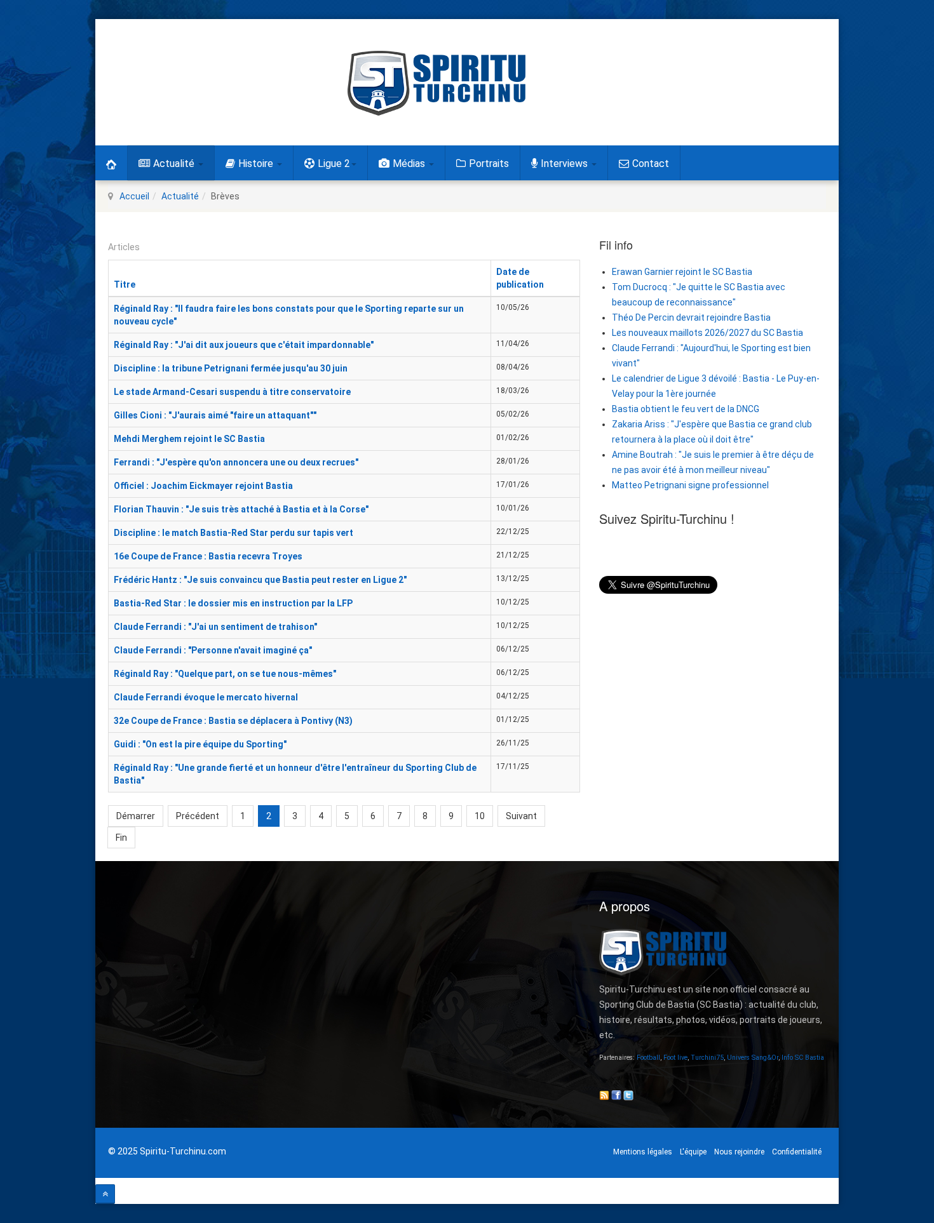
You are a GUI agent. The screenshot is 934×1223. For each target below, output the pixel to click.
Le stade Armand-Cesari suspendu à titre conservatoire (232, 392)
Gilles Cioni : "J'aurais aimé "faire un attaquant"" (215, 415)
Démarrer (135, 816)
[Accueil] (111, 163)
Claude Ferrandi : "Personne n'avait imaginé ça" (213, 650)
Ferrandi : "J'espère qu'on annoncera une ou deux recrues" (236, 462)
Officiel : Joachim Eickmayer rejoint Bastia (203, 486)
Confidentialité (797, 1151)
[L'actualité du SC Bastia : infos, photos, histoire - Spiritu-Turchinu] (436, 83)
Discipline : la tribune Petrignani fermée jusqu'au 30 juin (231, 368)
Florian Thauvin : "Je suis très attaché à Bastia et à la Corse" (241, 509)
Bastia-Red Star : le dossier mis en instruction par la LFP (233, 603)
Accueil (134, 196)
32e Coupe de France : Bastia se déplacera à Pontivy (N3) (233, 721)
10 (480, 816)
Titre (124, 284)
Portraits (489, 163)
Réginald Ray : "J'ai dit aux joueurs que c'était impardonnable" (244, 345)
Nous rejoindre (739, 1151)
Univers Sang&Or (752, 1057)
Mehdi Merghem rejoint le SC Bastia (189, 439)
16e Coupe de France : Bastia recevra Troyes (208, 556)
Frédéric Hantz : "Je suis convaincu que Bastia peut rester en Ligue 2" (260, 580)
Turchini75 (707, 1057)
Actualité (175, 163)
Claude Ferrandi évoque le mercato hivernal (206, 697)
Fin (121, 837)
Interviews (565, 163)
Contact (650, 163)
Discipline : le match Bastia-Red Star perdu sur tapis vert (233, 533)
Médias (410, 163)
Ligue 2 (334, 163)
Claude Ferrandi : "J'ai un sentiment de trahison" (215, 627)
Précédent (197, 816)
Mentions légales (642, 1151)
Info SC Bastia (803, 1057)
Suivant (521, 816)
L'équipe (693, 1151)
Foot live (675, 1057)
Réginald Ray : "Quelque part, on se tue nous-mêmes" (225, 674)
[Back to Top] (105, 1194)
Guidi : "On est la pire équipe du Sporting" (200, 744)
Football (648, 1057)
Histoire (257, 163)
